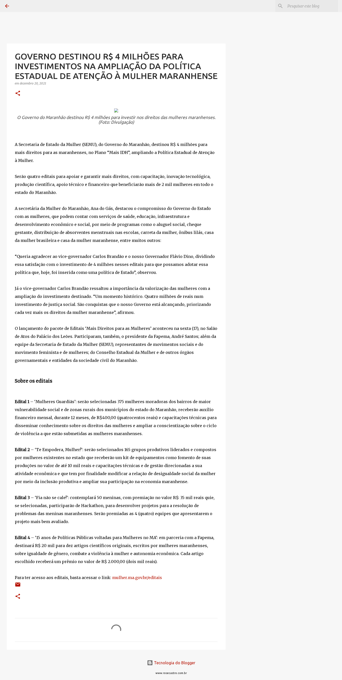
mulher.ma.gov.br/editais (137, 577)
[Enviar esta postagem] (18, 586)
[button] (18, 93)
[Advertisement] (251, 216)
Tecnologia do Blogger (174, 663)
